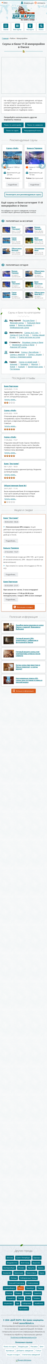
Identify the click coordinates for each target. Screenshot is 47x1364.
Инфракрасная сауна (19, 327)
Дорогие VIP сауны (18, 347)
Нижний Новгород (16, 1283)
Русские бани (29, 320)
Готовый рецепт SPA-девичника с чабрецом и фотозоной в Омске (27, 640)
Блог (42, 1346)
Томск (20, 1298)
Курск (42, 1273)
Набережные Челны (28, 1278)
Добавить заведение (24, 1350)
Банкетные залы (35, 366)
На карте (30, 29)
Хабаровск (26, 1303)
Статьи (38, 1350)
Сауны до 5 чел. (31, 332)
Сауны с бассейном (30, 352)
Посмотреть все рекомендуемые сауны (23, 194)
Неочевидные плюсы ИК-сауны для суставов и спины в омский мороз (29, 680)
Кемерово (7, 1273)
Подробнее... (11, 541)
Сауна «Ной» (12, 148)
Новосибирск (9, 1288)
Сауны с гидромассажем (21, 357)
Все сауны (17, 29)
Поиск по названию (35, 125)
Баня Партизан (38, 239)
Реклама (34, 1346)
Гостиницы (15, 369)
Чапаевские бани (39, 249)
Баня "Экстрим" (16, 228)
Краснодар (18, 1273)
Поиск (41, 29)
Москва (10, 1257)
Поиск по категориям (12, 125)
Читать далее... (10, 399)
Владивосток (12, 1263)
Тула (28, 1298)
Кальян (21, 366)
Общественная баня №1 (15, 485)
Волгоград (25, 1263)
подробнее (12, 184)
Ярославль (23, 1308)
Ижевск (21, 1268)
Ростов (9, 1293)
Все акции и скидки (25, 607)
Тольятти (10, 1298)
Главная (5, 38)
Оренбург (30, 1288)
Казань (41, 1268)
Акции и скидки (13, 1354)
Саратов (37, 1293)
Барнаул (37, 1257)
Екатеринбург (9, 1268)
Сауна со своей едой (28, 362)
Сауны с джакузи (17, 354)
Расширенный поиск (32, 130)
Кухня (12, 366)
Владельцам (29, 3)
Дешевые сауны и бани (32, 342)
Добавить (41, 3)
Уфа (17, 1303)
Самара (28, 1293)
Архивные (10, 1350)
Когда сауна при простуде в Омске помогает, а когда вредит (28, 667)
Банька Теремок (34, 148)
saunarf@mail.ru (26, 1323)
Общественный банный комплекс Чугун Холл (18, 251)
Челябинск (38, 1303)
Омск (20, 1288)
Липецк (14, 1278)
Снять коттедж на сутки (29, 337)
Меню (5, 29)
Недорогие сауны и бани (23, 344)
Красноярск (31, 1273)
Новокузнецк (32, 1283)
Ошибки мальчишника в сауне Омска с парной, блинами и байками (30, 627)
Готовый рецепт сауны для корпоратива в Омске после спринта (28, 654)
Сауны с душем (35, 354)
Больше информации (25, 691)
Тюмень (36, 1298)
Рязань (18, 1293)
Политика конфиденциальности (24, 1337)
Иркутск (31, 1268)
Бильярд (24, 364)
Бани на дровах (25, 325)
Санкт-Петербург (23, 1257)
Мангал (34, 364)
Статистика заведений (31, 1354)
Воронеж (36, 1263)
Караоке (13, 364)
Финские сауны (17, 323)
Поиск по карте (12, 130)
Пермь (40, 1288)
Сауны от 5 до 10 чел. (19, 335)
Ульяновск (8, 1303)
